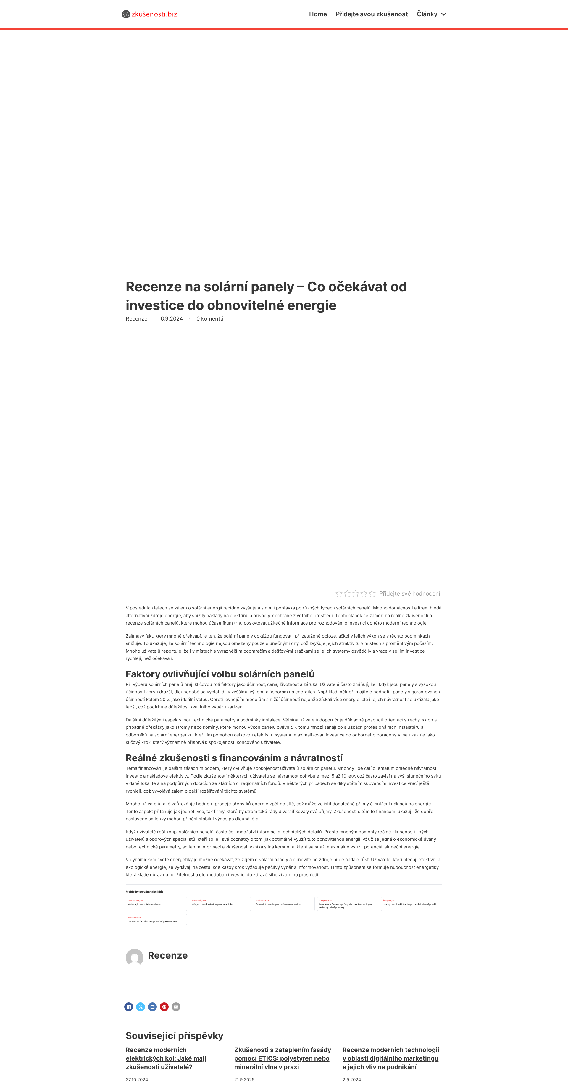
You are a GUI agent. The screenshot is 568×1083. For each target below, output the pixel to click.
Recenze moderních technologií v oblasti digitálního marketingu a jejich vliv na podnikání (391, 1058)
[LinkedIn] (152, 1006)
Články (427, 14)
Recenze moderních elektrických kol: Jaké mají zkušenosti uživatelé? (166, 1058)
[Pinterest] (164, 1006)
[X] (140, 1006)
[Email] (176, 1006)
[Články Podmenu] (443, 14)
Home (318, 14)
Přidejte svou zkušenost (372, 14)
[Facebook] (128, 1006)
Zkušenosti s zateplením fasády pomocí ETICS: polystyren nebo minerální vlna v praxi (282, 1058)
